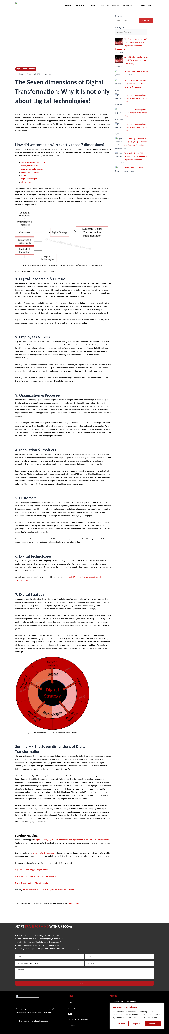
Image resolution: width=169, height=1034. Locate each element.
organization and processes (32, 169)
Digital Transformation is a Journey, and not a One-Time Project (48, 890)
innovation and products (30, 172)
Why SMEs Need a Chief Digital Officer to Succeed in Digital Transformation (135, 156)
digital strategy (27, 182)
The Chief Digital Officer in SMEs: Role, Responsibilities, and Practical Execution (135, 142)
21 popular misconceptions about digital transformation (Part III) (135, 98)
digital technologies (29, 179)
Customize (121, 1024)
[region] (137, 1016)
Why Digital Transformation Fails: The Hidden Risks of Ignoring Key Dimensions (135, 83)
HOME (68, 5)
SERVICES (81, 5)
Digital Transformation (25, 69)
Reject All (137, 1024)
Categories (120, 27)
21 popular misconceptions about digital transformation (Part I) (135, 127)
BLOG (93, 5)
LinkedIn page (73, 903)
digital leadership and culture (33, 163)
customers (25, 176)
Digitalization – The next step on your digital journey (36, 876)
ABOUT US (145, 5)
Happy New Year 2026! (133, 168)
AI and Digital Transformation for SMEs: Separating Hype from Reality (136, 60)
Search (118, 16)
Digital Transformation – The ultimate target (33, 883)
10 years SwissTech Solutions (136, 71)
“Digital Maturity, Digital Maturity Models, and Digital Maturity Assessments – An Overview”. (71, 840)
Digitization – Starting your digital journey (32, 870)
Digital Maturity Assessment (118, 5)
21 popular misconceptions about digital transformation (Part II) (135, 112)
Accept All (153, 1024)
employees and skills (29, 166)
